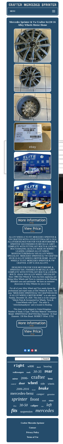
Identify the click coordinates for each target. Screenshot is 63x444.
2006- (24, 378)
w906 (31, 366)
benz (50, 378)
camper (40, 394)
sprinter (19, 399)
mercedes (44, 410)
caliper (34, 405)
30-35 (37, 371)
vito (42, 406)
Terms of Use (32, 437)
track (28, 372)
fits (14, 410)
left (49, 404)
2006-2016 (22, 389)
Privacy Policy (32, 432)
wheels (51, 384)
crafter (38, 377)
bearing (48, 366)
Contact (32, 428)
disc (15, 406)
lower (34, 390)
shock (39, 367)
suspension (26, 411)
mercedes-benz (22, 393)
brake (44, 388)
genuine (51, 394)
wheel (33, 383)
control (13, 384)
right (19, 366)
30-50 (23, 405)
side (43, 383)
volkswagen (18, 372)
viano (51, 400)
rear (48, 371)
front (34, 399)
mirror (15, 379)
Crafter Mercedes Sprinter (32, 423)
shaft (44, 400)
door (22, 383)
